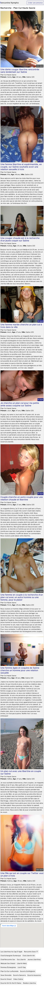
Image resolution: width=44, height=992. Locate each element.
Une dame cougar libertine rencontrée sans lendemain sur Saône (20, 70)
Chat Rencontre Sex (8, 959)
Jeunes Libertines (34, 959)
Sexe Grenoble (6, 975)
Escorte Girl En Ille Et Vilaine (11, 983)
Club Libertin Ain (29, 956)
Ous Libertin (21, 959)
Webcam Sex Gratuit (8, 963)
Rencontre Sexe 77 (31, 952)
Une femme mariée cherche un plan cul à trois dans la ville (21, 325)
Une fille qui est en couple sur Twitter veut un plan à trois (22, 874)
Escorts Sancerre (19, 975)
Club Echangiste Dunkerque (11, 956)
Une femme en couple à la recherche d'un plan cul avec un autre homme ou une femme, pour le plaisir (22, 597)
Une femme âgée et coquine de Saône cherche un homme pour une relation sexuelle (20, 670)
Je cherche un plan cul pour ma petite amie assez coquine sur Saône (20, 404)
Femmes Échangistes (8, 967)
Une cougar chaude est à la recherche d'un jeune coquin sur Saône (20, 239)
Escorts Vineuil (6, 979)
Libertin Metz (22, 963)
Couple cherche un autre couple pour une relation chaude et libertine (22, 498)
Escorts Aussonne (34, 975)
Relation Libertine (29, 983)
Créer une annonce (35, 3)
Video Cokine (18, 979)
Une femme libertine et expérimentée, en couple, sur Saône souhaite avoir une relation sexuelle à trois (21, 167)
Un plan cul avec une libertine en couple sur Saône (21, 772)
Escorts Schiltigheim (27, 971)
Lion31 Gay (22, 967)
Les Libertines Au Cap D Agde (11, 952)
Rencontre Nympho (9, 3)
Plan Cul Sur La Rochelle (9, 971)
